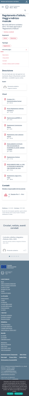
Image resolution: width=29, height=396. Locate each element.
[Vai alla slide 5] (16, 256)
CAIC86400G (15, 379)
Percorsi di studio (5, 319)
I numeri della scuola (6, 304)
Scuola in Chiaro (5, 287)
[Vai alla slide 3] (12, 256)
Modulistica (13, 38)
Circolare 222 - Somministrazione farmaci (14, 100)
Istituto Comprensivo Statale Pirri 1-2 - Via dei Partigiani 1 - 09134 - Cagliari (14, 367)
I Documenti (5, 58)
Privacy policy (18, 393)
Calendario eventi (5, 339)
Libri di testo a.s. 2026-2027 (8, 330)
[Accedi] (26, 2)
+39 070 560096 (10, 369)
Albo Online (4, 346)
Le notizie (3, 336)
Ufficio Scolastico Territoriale (8, 285)
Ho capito (10, 393)
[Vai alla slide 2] (11, 256)
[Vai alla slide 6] (18, 256)
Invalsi (2, 291)
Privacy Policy (13, 357)
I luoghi (3, 300)
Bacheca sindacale (6, 344)
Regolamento (6, 46)
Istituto (5, 38)
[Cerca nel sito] (25, 11)
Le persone (4, 302)
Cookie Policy (22, 357)
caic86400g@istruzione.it (10, 371)
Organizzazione (5, 308)
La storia (3, 310)
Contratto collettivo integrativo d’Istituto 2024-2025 (13, 238)
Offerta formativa (5, 324)
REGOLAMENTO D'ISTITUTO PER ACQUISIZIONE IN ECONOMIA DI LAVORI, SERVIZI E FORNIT (15, 147)
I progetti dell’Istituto (6, 328)
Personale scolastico (6, 315)
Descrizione (5, 55)
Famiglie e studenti (6, 317)
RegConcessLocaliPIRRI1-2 (14, 118)
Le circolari (4, 337)
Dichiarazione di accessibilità (9, 360)
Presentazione (5, 298)
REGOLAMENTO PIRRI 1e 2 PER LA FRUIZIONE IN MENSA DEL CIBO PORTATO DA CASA (16, 166)
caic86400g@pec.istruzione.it (8, 374)
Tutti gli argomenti (6, 350)
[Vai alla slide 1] (9, 256)
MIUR (2, 282)
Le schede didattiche (6, 326)
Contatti (4, 61)
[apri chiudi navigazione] (3, 7)
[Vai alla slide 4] (14, 256)
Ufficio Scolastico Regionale (8, 284)
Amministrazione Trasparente (9, 354)
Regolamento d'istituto (13, 157)
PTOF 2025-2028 (6, 348)
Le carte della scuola (6, 306)
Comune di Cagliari (6, 293)
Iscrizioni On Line (5, 289)
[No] (27, 388)
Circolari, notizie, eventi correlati (10, 64)
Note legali (4, 357)
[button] (14, 50)
